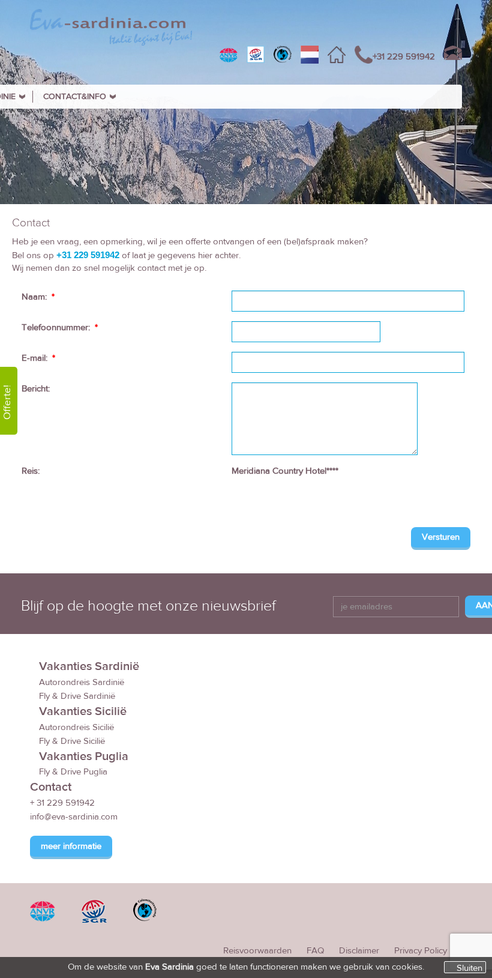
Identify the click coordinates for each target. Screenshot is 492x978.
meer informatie (71, 846)
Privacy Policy (420, 950)
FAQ (315, 950)
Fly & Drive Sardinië (77, 696)
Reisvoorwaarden (257, 950)
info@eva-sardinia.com (74, 817)
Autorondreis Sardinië (81, 682)
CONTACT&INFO (74, 96)
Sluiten (469, 967)
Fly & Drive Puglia (73, 771)
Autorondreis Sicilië (76, 727)
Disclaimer (359, 950)
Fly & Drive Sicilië (72, 741)
